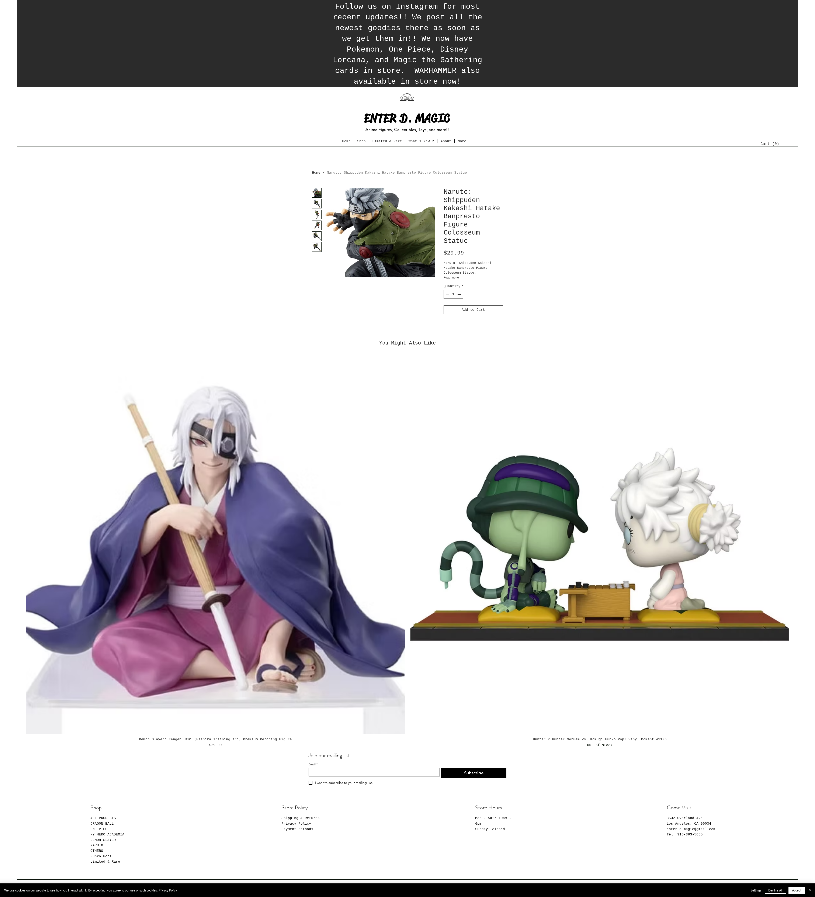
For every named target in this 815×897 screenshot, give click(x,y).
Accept (796, 890)
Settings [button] (755, 890)
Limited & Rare (105, 862)
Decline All (775, 890)
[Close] (809, 890)
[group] (407, 553)
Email (313, 764)
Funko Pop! (101, 856)
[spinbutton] (453, 294)
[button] (768, 143)
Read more (451, 277)
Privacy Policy (296, 824)
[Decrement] (447, 294)
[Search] (507, 84)
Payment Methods (297, 829)
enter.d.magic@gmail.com (691, 829)
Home (316, 173)
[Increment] (459, 294)
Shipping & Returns (300, 818)
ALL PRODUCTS (103, 818)
